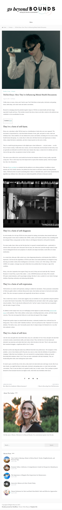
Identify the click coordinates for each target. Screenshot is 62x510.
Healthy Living (6, 91)
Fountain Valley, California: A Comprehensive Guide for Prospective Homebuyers (34, 467)
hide (10, 120)
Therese (13, 98)
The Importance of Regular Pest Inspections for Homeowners (28, 475)
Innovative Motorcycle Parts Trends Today (23, 483)
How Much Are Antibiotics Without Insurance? (15, 386)
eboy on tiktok (12, 167)
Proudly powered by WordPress (10, 506)
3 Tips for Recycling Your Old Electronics (48, 386)
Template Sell (33, 506)
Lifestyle (13, 91)
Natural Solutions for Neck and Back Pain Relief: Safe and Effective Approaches (34, 491)
